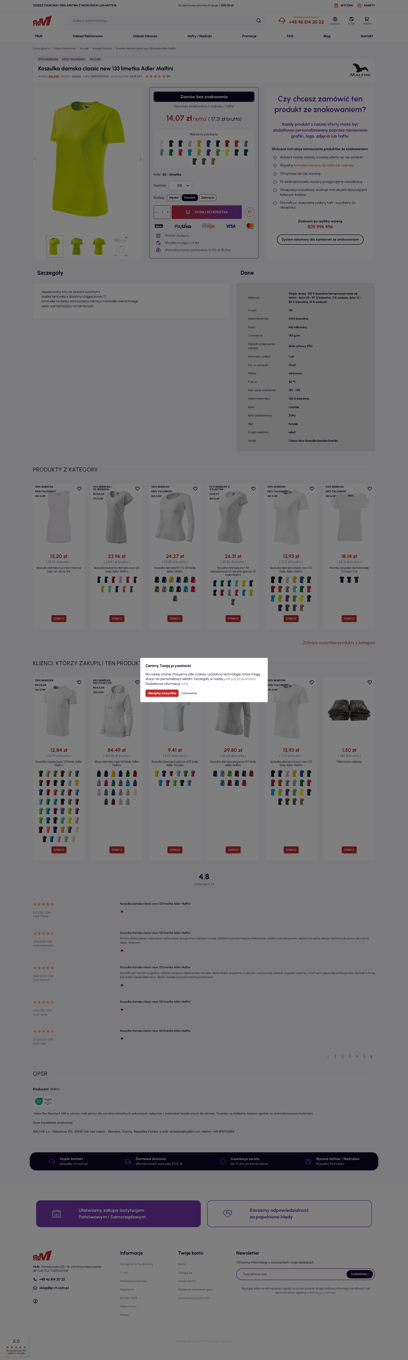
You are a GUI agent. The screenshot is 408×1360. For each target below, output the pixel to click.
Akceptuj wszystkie (162, 693)
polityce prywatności (240, 679)
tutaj (184, 684)
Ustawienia (189, 693)
